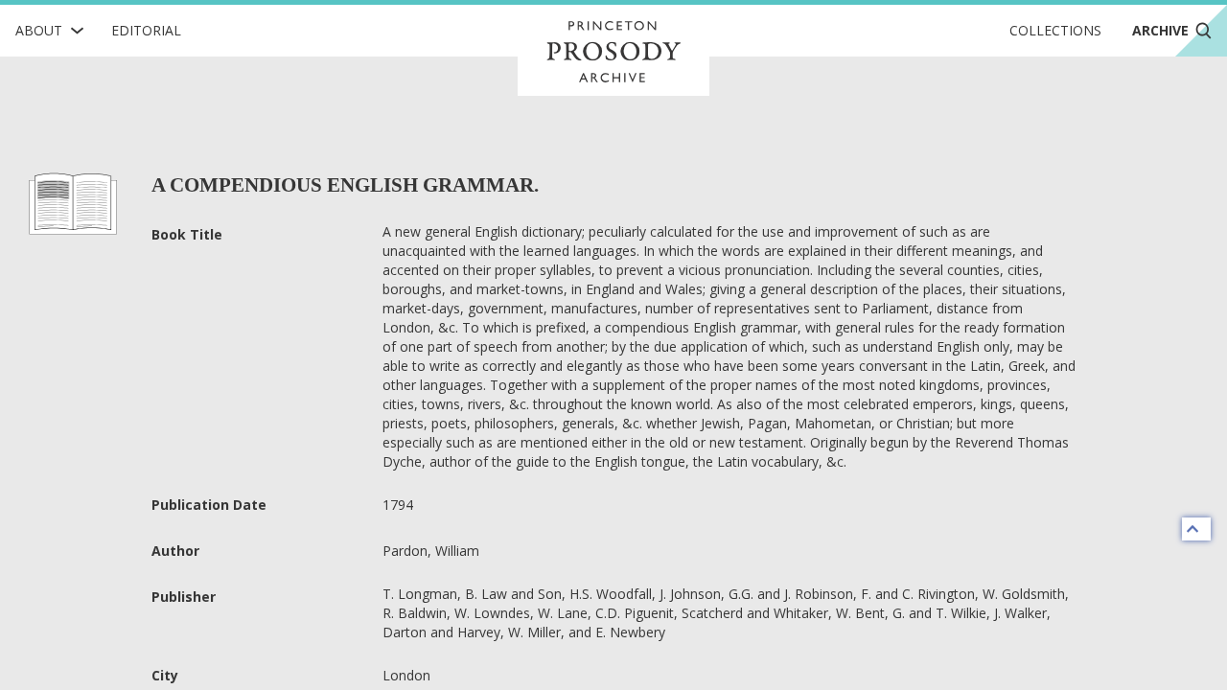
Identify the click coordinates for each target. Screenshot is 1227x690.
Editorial (146, 30)
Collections (1055, 30)
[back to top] (1196, 529)
